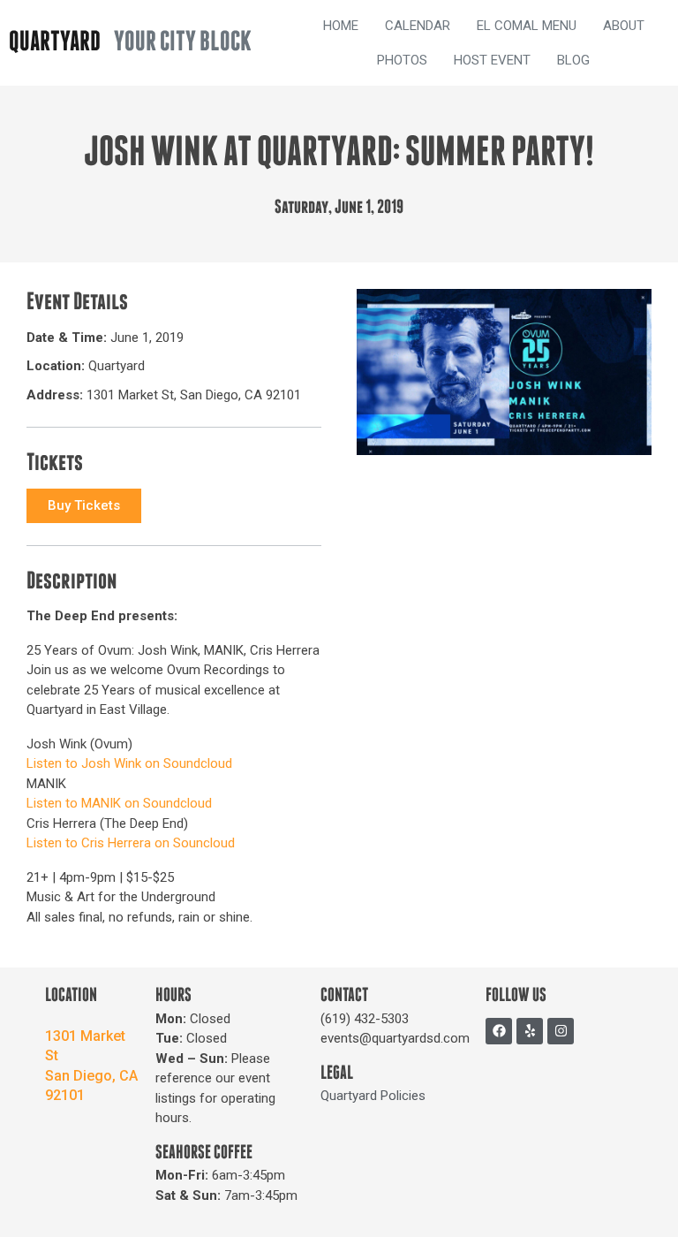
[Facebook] (499, 1031)
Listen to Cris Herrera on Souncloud (130, 843)
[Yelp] (529, 1031)
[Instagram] (560, 1031)
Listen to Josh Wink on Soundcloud (129, 763)
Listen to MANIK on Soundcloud (119, 803)
